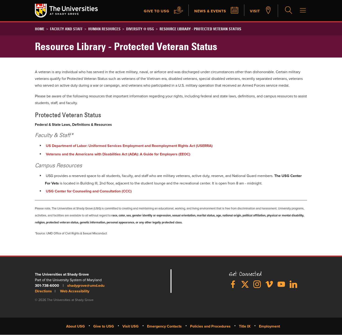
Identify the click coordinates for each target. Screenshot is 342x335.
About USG (75, 326)
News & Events (210, 11)
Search (288, 10)
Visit (255, 11)
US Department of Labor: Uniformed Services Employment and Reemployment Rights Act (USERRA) (129, 146)
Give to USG (156, 11)
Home (39, 29)
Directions (43, 291)
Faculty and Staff (66, 29)
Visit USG (130, 326)
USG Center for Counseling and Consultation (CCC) (89, 191)
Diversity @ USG (140, 29)
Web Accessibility (74, 291)
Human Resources (104, 29)
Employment (269, 326)
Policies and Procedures (210, 326)
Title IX (245, 326)
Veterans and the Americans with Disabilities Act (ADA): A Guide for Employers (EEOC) (118, 154)
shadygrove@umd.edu (85, 285)
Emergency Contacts (164, 326)
